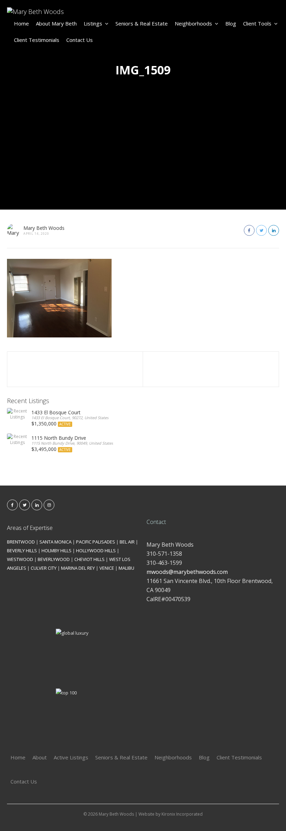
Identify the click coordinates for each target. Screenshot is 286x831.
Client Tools (257, 23)
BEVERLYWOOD (54, 559)
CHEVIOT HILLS (89, 559)
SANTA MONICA (55, 542)
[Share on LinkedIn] (273, 230)
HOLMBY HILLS (57, 550)
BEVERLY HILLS (22, 550)
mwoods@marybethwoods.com (187, 572)
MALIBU (126, 568)
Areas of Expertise (30, 528)
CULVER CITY (44, 568)
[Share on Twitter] (261, 230)
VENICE (106, 568)
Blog (230, 23)
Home (21, 23)
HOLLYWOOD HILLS (96, 550)
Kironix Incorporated (182, 814)
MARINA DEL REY (78, 568)
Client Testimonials (36, 39)
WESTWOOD (20, 559)
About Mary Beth (56, 23)
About (39, 757)
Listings (93, 23)
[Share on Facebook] (249, 230)
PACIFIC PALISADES (95, 542)
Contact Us (79, 39)
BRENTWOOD (21, 542)
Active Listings (71, 757)
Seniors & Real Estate (141, 23)
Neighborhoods (193, 23)
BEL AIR (127, 542)
